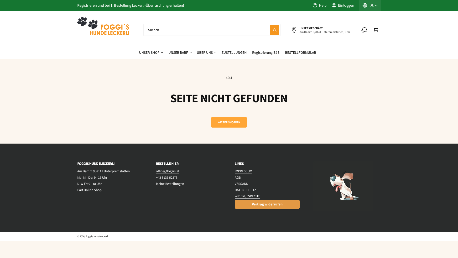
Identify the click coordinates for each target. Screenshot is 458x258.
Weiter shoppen (229, 122)
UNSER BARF (178, 52)
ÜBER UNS (205, 52)
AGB (238, 177)
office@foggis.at (167, 171)
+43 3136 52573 (166, 177)
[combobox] (212, 30)
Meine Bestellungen (170, 183)
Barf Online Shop (89, 190)
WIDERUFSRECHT (247, 196)
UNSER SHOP (149, 52)
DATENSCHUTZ (245, 190)
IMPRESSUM (243, 171)
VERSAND (241, 183)
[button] (376, 30)
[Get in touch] (364, 30)
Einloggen (346, 5)
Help (323, 5)
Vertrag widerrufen (267, 204)
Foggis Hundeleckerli (97, 236)
